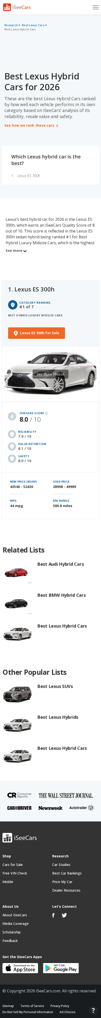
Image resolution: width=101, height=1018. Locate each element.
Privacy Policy (59, 1006)
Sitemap (8, 1006)
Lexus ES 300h (28, 175)
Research (11, 25)
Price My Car (62, 881)
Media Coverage (15, 923)
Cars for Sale (12, 864)
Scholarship (11, 932)
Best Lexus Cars (33, 25)
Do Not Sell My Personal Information (27, 1012)
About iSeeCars (14, 915)
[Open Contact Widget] (93, 1011)
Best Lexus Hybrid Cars (20, 29)
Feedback (10, 940)
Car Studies (61, 864)
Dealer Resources (66, 890)
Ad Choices (68, 1012)
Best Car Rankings (67, 873)
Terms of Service (32, 1006)
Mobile (7, 881)
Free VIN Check (14, 873)
